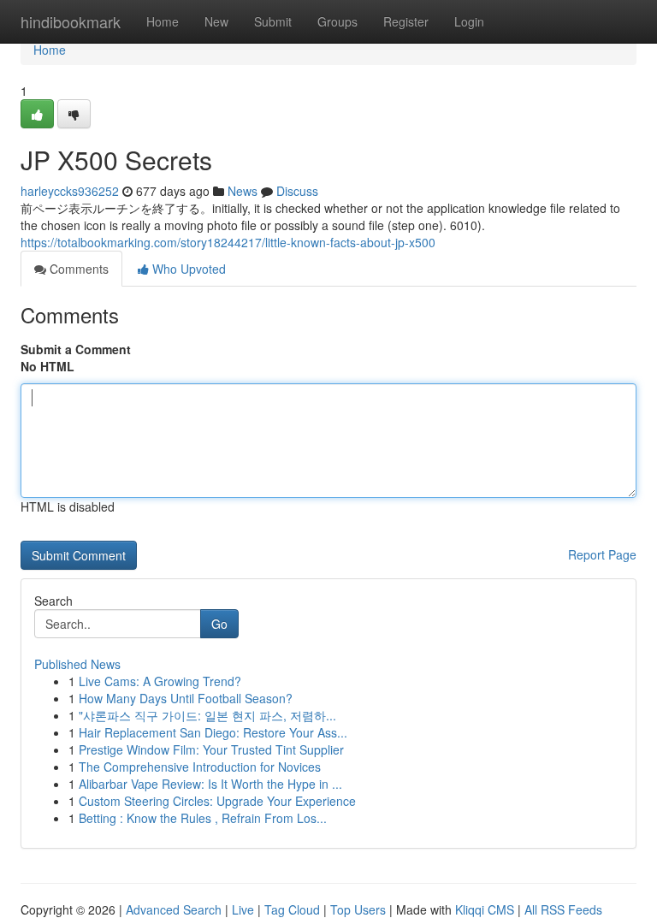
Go (219, 623)
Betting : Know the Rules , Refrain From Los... (203, 817)
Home (162, 21)
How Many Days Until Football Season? (186, 698)
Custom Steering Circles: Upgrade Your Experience (217, 800)
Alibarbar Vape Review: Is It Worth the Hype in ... (210, 783)
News (242, 190)
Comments (77, 268)
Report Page (602, 554)
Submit (273, 21)
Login (469, 21)
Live (243, 909)
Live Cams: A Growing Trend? (160, 681)
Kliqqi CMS (484, 909)
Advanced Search (174, 909)
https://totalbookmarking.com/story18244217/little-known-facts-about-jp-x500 (228, 242)
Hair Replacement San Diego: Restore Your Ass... (213, 732)
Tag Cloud (292, 909)
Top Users (358, 909)
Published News (77, 663)
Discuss (297, 190)
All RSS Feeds (563, 909)
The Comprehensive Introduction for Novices (200, 766)
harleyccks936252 (70, 190)
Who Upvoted (187, 268)
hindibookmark (71, 21)
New (216, 21)
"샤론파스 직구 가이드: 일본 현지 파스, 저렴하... (207, 715)
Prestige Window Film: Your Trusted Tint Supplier (211, 749)
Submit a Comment (76, 349)
